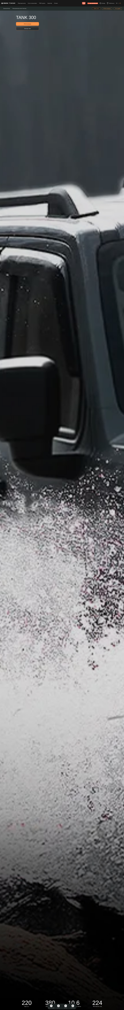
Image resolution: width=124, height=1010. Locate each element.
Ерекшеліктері (6, 8)
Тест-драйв (117, 8)
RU (116, 3)
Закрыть (73, 1001)
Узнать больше (62, 1005)
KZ (120, 3)
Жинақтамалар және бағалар (19, 8)
